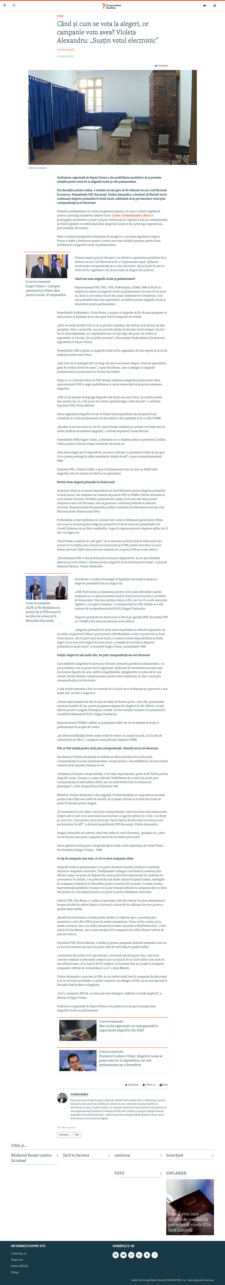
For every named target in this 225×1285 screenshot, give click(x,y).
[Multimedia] (205, 5)
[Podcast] (215, 5)
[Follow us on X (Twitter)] (155, 1255)
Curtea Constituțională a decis (131, 215)
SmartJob (174, 1155)
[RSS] (139, 1255)
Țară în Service (76, 1155)
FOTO (119, 1173)
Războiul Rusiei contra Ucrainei (31, 1158)
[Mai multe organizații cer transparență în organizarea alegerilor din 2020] (78, 1030)
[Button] (161, 66)
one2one (122, 1155)
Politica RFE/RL (19, 1266)
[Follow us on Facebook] (115, 1255)
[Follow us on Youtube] (123, 1255)
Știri (60, 16)
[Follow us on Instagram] (131, 1255)
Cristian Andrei (65, 49)
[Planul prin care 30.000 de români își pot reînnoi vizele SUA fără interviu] (190, 1207)
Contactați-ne (18, 1254)
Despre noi (17, 1260)
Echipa (15, 1272)
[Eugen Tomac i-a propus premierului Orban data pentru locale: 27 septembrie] (47, 266)
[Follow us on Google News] (147, 1255)
